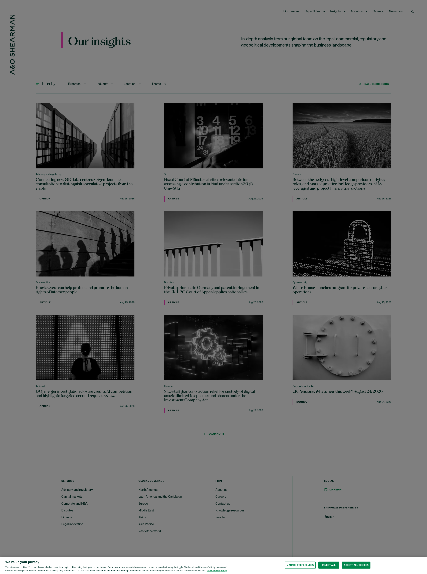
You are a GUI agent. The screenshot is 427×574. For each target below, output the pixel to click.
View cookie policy (217, 570)
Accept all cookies (356, 565)
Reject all (329, 565)
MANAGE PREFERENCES (300, 565)
